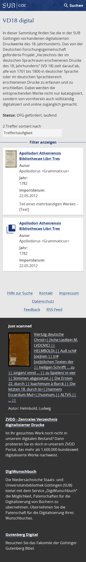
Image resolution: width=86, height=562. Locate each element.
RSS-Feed (54, 309)
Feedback (32, 309)
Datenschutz (43, 301)
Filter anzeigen (43, 142)
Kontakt (46, 293)
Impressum (69, 293)
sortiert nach (30, 126)
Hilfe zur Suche (20, 293)
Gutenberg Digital (22, 534)
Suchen (73, 5)
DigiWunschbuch (21, 471)
